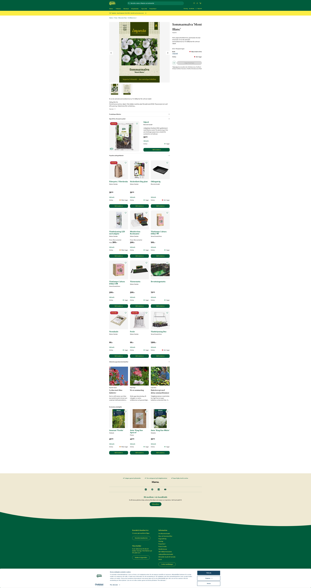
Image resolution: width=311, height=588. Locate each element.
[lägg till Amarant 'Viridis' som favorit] (125, 411)
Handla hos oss (162, 549)
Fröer (115, 18)
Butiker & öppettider (141, 557)
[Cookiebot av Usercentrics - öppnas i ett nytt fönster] (99, 585)
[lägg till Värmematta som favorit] (146, 262)
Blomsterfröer (123, 18)
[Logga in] (197, 3)
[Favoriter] (194, 3)
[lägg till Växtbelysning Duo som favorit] (167, 312)
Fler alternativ (114, 584)
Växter (111, 18)
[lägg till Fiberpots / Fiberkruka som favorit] (125, 162)
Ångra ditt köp (162, 538)
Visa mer (111, 109)
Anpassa (207, 578)
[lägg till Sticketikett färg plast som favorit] (146, 162)
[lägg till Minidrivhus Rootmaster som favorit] (146, 212)
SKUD (160, 559)
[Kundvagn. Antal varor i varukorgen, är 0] (200, 3)
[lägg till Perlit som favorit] (146, 312)
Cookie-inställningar (167, 564)
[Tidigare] (111, 53)
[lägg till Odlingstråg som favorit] (167, 162)
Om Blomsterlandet (164, 533)
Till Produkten (121, 206)
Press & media (162, 546)
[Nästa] (168, 53)
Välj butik (199, 8)
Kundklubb (191, 8)
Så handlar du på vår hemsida (166, 557)
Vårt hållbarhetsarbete (165, 551)
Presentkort (161, 544)
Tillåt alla (208, 573)
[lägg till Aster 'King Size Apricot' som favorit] (146, 411)
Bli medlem (155, 504)
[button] (139, 114)
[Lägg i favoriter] (174, 63)
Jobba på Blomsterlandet (165, 554)
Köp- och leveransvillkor (165, 536)
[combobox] (157, 3)
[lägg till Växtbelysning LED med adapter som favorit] (125, 212)
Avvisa (209, 583)
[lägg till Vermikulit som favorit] (125, 312)
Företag (186, 8)
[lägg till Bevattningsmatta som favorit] (167, 262)
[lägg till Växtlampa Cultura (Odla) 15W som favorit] (125, 262)
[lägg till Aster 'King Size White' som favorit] (167, 411)
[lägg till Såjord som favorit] (136, 123)
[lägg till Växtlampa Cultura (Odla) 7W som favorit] (167, 212)
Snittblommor (132, 18)
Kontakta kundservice (141, 538)
